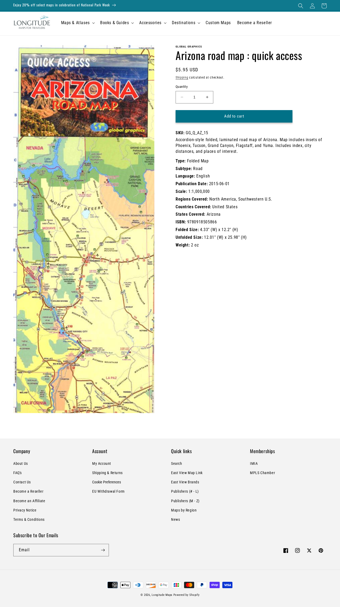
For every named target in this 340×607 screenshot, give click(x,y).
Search (176, 463)
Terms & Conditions (29, 519)
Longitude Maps (162, 595)
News (175, 519)
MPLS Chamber (262, 473)
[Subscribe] (103, 550)
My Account (101, 463)
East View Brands (185, 482)
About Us (20, 463)
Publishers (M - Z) (185, 501)
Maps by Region (184, 510)
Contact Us (22, 482)
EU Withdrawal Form (108, 491)
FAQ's (17, 473)
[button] (301, 6)
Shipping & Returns (107, 473)
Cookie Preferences (106, 482)
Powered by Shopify (186, 595)
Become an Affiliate (29, 501)
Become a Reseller (28, 491)
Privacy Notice (24, 510)
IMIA (254, 463)
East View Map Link (187, 473)
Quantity (182, 87)
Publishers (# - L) (185, 491)
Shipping (182, 77)
